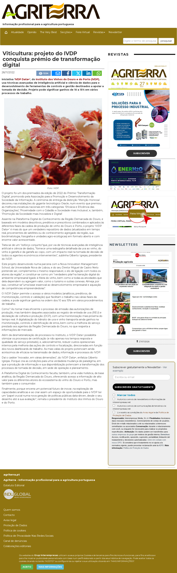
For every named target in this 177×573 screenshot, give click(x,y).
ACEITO (27, 567)
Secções (65, 32)
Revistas (98, 32)
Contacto (9, 515)
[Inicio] (6, 32)
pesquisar (166, 40)
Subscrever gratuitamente (134, 387)
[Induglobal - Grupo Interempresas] (17, 494)
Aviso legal (148, 412)
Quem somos (11, 509)
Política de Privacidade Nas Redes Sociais (28, 535)
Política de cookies (14, 530)
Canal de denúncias (15, 541)
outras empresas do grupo (123, 434)
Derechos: (165, 434)
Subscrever (141, 153)
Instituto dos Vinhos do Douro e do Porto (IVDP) (67, 79)
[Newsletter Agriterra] (141, 295)
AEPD (161, 445)
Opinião (31, 32)
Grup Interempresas (46, 555)
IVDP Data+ (22, 79)
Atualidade (17, 32)
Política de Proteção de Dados (136, 448)
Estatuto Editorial (13, 485)
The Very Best (48, 32)
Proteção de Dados (15, 525)
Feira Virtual (83, 32)
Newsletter (115, 32)
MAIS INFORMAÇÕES (50, 567)
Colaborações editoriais (17, 546)
